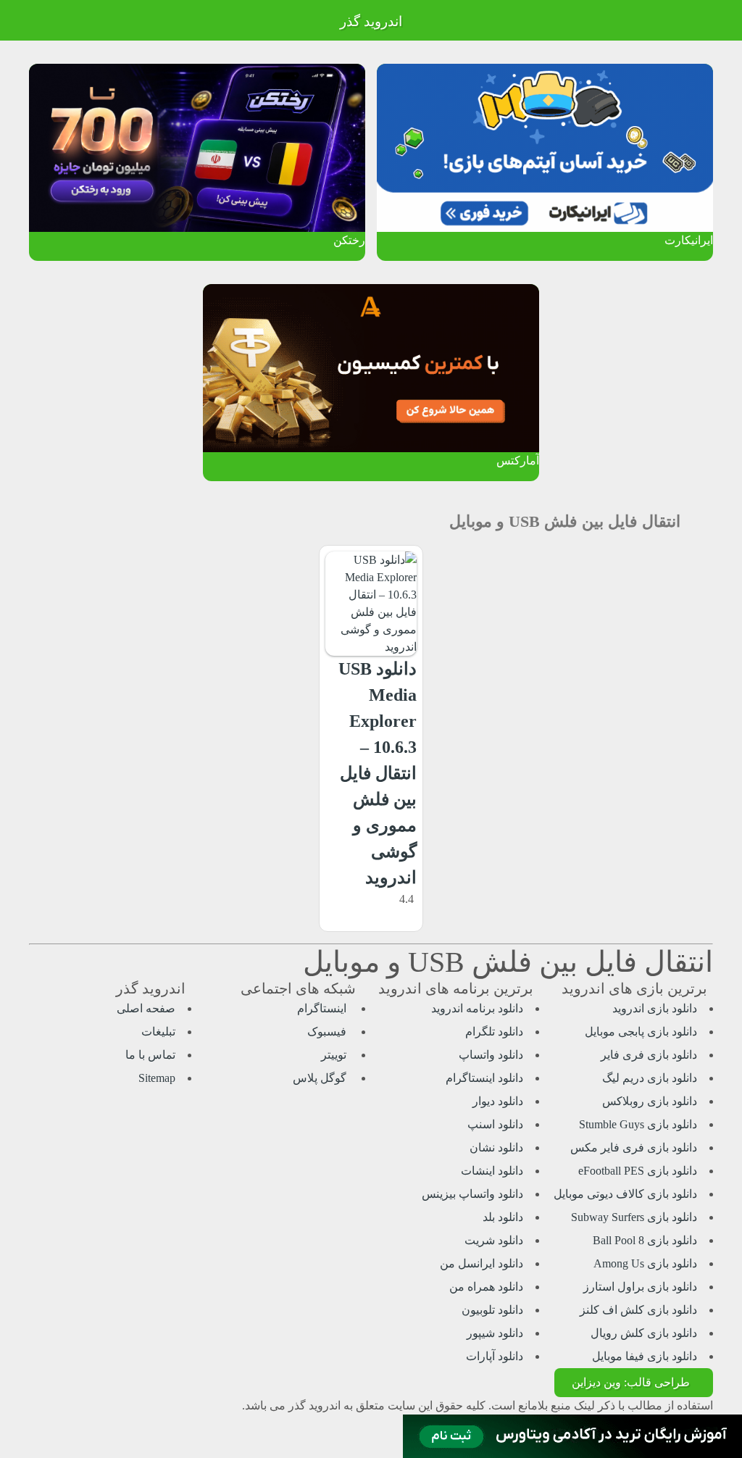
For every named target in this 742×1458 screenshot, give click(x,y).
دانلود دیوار (497, 1101)
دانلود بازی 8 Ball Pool (645, 1240)
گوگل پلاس (321, 1078)
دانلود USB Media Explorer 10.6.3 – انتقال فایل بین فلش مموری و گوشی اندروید (377, 773)
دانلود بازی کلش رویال (644, 1333)
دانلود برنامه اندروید (477, 1008)
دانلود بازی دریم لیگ (649, 1078)
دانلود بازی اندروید (654, 1008)
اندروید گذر (371, 21)
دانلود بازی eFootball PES (637, 1171)
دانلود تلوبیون (492, 1310)
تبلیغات (158, 1031)
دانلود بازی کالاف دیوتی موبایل (625, 1194)
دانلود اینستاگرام (484, 1078)
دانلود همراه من (486, 1286)
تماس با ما (150, 1055)
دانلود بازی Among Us (645, 1263)
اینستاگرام (323, 1008)
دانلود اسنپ (495, 1124)
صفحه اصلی (146, 1008)
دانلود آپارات (494, 1356)
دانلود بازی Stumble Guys (638, 1124)
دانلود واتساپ (491, 1055)
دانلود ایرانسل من (481, 1263)
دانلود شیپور (495, 1333)
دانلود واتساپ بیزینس (472, 1194)
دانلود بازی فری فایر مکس (633, 1147)
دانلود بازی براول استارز (640, 1286)
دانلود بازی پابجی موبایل (641, 1031)
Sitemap (156, 1078)
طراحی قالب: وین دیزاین (631, 1382)
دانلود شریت (493, 1240)
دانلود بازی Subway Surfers (634, 1217)
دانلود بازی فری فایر (649, 1055)
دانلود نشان (496, 1147)
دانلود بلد (503, 1217)
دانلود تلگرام (494, 1031)
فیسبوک (328, 1031)
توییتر (335, 1055)
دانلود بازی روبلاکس (649, 1101)
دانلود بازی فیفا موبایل (644, 1356)
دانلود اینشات (492, 1171)
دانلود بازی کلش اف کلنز (638, 1310)
